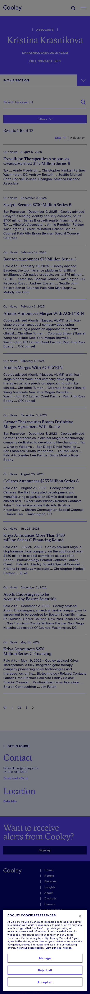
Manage (45, 958)
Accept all (45, 982)
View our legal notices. (59, 947)
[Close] (80, 916)
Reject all (45, 970)
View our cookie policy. (30, 947)
